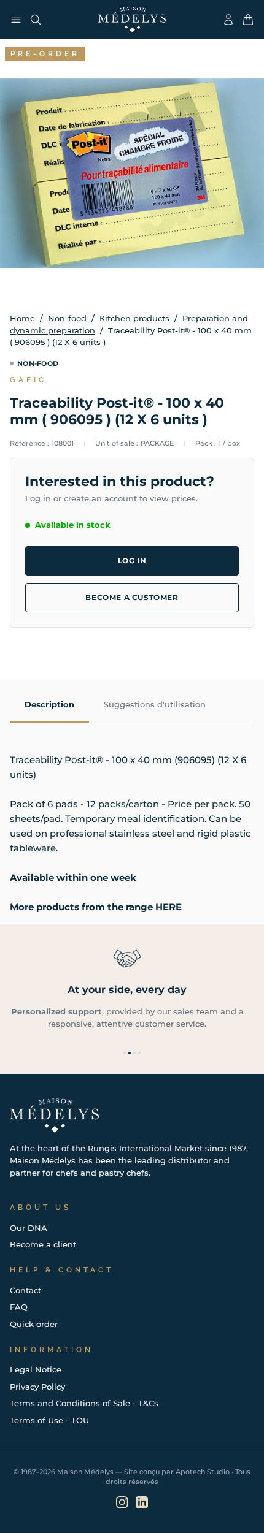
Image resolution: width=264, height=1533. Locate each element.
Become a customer (131, 597)
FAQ (19, 1307)
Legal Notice (35, 1369)
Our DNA (28, 1228)
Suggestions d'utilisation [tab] (155, 704)
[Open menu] (16, 19)
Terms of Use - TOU (49, 1420)
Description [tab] (49, 704)
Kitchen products (134, 318)
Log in (132, 560)
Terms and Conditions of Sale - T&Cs (84, 1403)
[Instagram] (122, 1502)
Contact (25, 1290)
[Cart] (248, 19)
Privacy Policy (37, 1386)
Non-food (67, 318)
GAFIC (28, 380)
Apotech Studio (203, 1471)
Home (22, 318)
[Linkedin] (142, 1502)
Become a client (43, 1244)
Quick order (34, 1324)
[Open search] (35, 19)
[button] (124, 1053)
